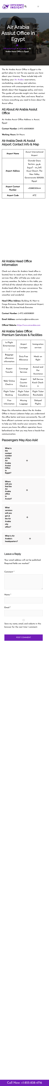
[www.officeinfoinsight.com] (13, 6)
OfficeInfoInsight (9, 49)
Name (7, 595)
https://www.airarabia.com (28, 325)
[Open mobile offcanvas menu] (42, 6)
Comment (9, 572)
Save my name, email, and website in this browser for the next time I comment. (22, 625)
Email (7, 608)
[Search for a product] (29, 6)
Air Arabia (22, 49)
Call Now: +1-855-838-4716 (24, 1082)
